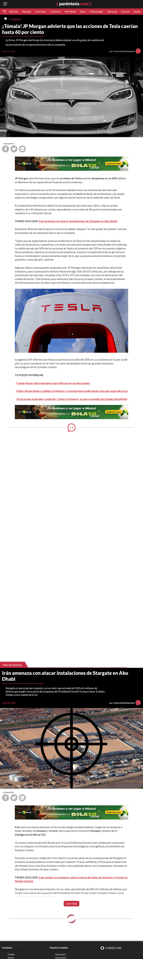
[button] (5, 11)
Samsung (112, 11)
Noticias (13, 11)
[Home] (5, 19)
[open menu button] (5, 4)
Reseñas (26, 11)
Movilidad (70, 11)
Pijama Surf (60, 954)
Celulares (55, 11)
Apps (82, 11)
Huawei (125, 11)
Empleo (11, 954)
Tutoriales (40, 11)
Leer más (71, 903)
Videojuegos (96, 11)
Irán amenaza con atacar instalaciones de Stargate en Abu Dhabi (78, 221)
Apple (137, 11)
